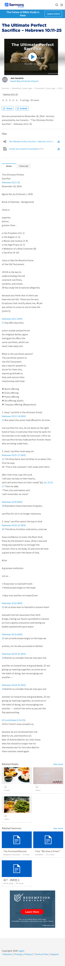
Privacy (28, 954)
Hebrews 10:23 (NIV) (12, 634)
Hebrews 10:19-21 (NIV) (14, 525)
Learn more (53, 13)
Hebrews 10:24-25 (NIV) (14, 653)
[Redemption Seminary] (32, 909)
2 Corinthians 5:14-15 (13, 720)
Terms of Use (41, 954)
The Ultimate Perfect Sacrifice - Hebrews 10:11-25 (33, 141)
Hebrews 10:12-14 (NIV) (14, 416)
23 (3, 638)
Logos (21, 950)
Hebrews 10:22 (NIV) (12, 603)
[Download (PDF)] (59, 149)
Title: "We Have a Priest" (47, 851)
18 (3, 505)
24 (3, 657)
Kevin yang (8, 883)
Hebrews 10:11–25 (10, 94)
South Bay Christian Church (24, 81)
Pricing (18, 954)
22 (3, 607)
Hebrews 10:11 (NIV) (12, 318)
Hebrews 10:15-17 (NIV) (14, 455)
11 (3, 322)
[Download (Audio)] (59, 141)
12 (3, 420)
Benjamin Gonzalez (11, 854)
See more (58, 764)
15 (3, 459)
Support (54, 954)
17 (3, 486)
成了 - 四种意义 (11, 879)
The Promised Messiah (15, 851)
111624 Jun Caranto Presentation (26, 148)
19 (3, 529)
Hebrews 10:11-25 (11, 182)
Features (7, 954)
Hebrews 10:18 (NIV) (12, 501)
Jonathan (39, 854)
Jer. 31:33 (48, 482)
